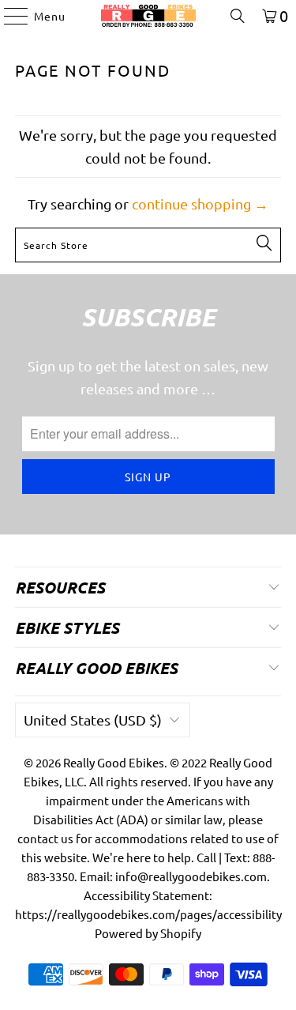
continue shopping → (200, 203)
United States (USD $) (93, 719)
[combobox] (147, 245)
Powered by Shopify (148, 932)
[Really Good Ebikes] (148, 16)
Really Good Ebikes (113, 762)
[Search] (238, 16)
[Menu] (8, 16)
